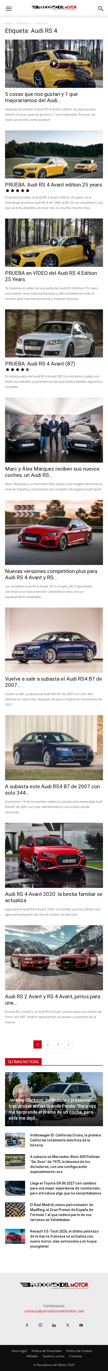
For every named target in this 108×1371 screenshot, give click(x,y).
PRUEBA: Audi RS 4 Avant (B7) (40, 364)
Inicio (8, 23)
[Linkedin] (54, 1325)
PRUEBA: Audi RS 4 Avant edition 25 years (53, 185)
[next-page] (68, 1044)
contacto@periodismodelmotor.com (54, 1311)
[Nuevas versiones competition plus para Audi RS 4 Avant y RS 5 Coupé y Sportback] (54, 532)
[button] (9, 9)
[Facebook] (27, 1325)
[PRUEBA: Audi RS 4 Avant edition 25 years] (54, 154)
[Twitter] (68, 1325)
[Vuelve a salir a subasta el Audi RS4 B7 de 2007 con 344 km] (54, 640)
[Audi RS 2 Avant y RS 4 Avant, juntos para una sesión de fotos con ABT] (54, 957)
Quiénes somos (54, 1356)
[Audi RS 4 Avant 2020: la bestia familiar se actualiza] (54, 855)
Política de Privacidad (46, 1351)
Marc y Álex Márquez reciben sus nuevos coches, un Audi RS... (52, 472)
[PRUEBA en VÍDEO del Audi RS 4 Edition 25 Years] (54, 243)
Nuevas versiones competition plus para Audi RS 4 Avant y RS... (51, 574)
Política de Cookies (79, 1351)
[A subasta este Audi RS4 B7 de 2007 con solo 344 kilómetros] (54, 747)
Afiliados (32, 1356)
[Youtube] (81, 1325)
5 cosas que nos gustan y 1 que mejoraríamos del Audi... (41, 97)
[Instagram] (40, 1325)
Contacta (75, 1356)
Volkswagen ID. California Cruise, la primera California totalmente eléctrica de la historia (65, 1140)
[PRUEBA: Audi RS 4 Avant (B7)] (54, 333)
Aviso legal (19, 1351)
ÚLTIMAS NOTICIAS (23, 1062)
